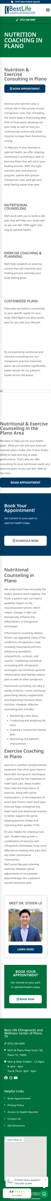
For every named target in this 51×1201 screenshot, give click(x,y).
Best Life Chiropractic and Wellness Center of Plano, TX (23, 1033)
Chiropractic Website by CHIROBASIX (25, 1198)
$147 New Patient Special (27, 1)
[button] (48, 10)
